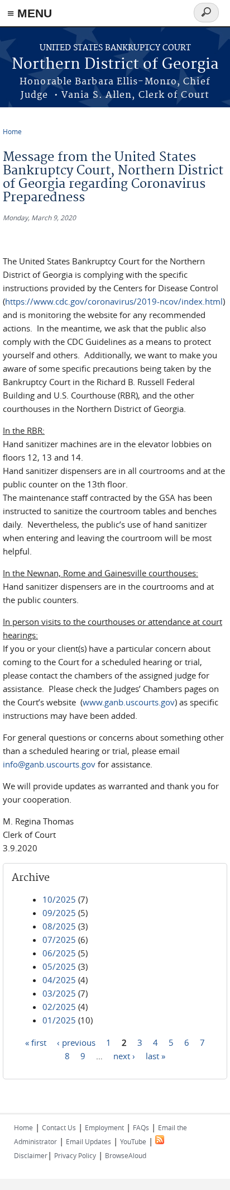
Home (12, 131)
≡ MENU (29, 13)
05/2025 (59, 966)
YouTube (133, 1141)
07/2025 (59, 939)
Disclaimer (30, 1155)
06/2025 (59, 953)
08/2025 (59, 926)
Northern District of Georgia (115, 64)
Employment (104, 1127)
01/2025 (59, 1020)
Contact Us (59, 1127)
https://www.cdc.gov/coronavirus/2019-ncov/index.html (114, 301)
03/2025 (59, 993)
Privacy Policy (75, 1155)
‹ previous (76, 1041)
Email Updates (88, 1141)
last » (155, 1055)
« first (35, 1041)
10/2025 (59, 899)
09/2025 (59, 912)
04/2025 (59, 979)
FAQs (141, 1127)
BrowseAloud (125, 1155)
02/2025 (59, 1006)
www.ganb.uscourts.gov (129, 702)
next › (124, 1055)
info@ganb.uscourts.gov (49, 764)
